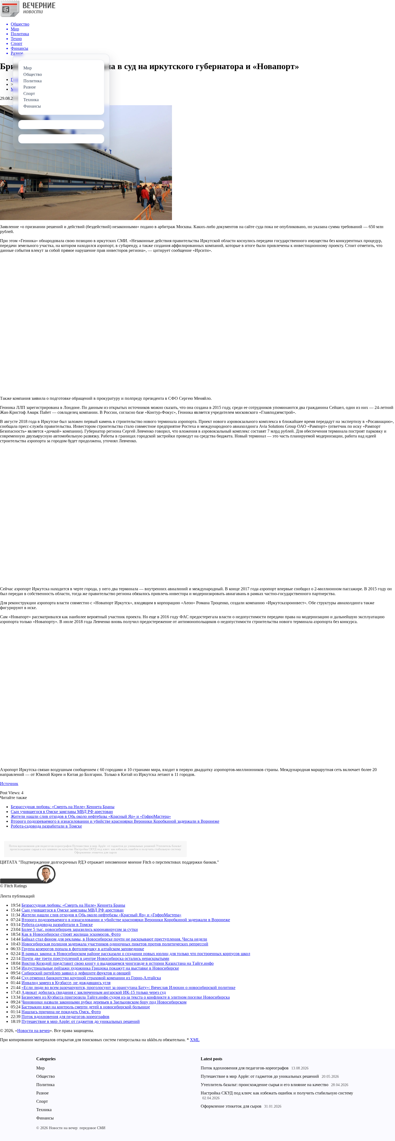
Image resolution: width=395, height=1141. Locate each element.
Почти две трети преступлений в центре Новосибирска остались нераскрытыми (95, 958)
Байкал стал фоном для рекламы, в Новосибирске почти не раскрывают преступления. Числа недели (114, 939)
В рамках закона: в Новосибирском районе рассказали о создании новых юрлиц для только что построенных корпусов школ (135, 953)
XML (195, 1039)
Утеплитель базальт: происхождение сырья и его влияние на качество (264, 1084)
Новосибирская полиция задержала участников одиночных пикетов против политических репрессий (114, 944)
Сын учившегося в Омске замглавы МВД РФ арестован (62, 811)
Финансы (45, 1118)
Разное (42, 1093)
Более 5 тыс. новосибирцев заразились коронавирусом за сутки (79, 929)
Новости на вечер (33, 1030)
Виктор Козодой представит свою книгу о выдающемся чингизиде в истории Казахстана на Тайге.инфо (117, 963)
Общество (45, 1076)
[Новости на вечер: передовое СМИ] (27, 16)
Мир (40, 1068)
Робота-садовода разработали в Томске (46, 826)
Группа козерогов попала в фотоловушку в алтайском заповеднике (82, 948)
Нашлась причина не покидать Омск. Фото (61, 1011)
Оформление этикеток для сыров (95, 852)
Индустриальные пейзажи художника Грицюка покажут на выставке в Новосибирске (100, 968)
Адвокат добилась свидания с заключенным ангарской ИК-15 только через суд (93, 992)
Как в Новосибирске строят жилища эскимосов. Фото (71, 934)
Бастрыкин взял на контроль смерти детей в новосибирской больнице (85, 1007)
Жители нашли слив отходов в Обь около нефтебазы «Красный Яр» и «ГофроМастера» (91, 816)
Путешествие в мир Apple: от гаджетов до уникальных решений (113, 845)
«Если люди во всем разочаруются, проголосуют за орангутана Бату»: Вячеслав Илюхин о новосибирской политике (128, 987)
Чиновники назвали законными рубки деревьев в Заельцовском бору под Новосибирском (103, 1002)
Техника (44, 1109)
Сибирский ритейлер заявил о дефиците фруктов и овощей (76, 973)
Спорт (42, 1101)
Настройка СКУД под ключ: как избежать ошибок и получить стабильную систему (127, 849)
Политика (45, 1084)
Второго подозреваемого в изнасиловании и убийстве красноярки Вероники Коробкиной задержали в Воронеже (115, 821)
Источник (9, 783)
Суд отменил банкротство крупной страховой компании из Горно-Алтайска (91, 978)
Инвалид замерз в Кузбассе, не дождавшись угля (65, 982)
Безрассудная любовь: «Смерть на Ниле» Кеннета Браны (62, 806)
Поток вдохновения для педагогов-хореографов (40, 845)
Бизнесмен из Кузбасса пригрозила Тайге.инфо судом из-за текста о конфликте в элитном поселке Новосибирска (125, 997)
